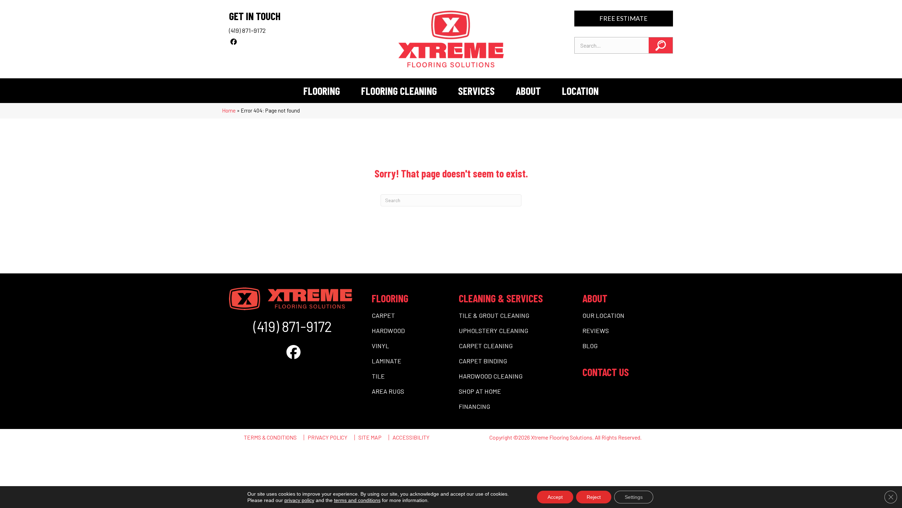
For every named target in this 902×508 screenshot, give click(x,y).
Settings (634, 497)
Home (229, 110)
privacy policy (299, 500)
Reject (594, 497)
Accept (555, 497)
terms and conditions (357, 500)
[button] (661, 45)
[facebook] (233, 42)
